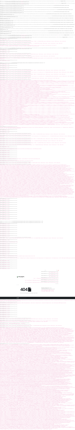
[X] (56, 283)
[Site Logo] (20, 277)
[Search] (57, 270)
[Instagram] (57, 283)
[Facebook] (55, 283)
